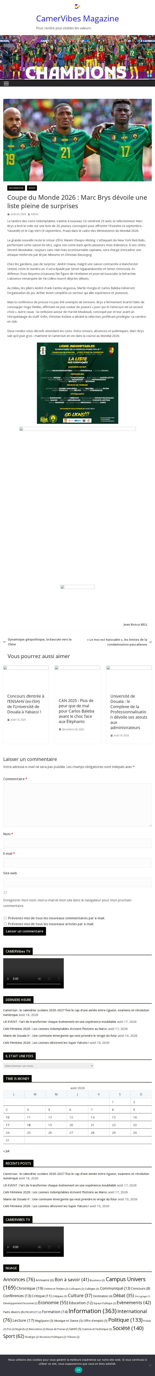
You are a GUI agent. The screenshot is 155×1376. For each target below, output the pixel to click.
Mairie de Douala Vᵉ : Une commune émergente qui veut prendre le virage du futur (60, 1035)
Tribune (73, 1337)
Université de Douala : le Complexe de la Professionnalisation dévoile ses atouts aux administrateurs (128, 711)
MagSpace (44, 1321)
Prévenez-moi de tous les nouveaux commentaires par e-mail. (56, 918)
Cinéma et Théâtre (56, 1288)
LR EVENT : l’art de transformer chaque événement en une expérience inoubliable (59, 1022)
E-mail (9, 853)
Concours (140, 1288)
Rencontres (37, 1329)
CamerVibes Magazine (77, 18)
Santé (75, 1329)
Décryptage (142, 1296)
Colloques (76, 1288)
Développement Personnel (20, 1303)
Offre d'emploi (95, 1321)
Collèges (92, 1288)
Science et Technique (97, 1329)
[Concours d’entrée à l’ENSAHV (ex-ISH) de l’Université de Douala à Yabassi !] (26, 668)
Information (16, 188)
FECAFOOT (33, 1312)
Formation (55, 1311)
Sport (32, 188)
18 (29, 1125)
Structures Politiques (52, 1337)
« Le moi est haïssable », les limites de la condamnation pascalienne (117, 641)
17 (7, 1125)
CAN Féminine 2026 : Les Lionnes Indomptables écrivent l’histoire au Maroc (55, 1029)
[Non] (150, 1365)
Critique (42, 1295)
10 (7, 1117)
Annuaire (45, 1280)
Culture (80, 1295)
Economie (53, 1302)
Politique (125, 1319)
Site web (10, 873)
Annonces (19, 1279)
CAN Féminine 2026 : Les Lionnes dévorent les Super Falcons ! (46, 1043)
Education (81, 1302)
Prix (11, 1329)
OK (79, 1370)
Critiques (59, 1296)
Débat (123, 1295)
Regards (21, 1329)
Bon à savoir (72, 1279)
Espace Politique (105, 1303)
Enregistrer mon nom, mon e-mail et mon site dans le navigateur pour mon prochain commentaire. (67, 903)
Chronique (29, 1288)
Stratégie (32, 1337)
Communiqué (115, 1288)
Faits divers (14, 1312)
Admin (34, 214)
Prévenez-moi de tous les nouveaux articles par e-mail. (51, 924)
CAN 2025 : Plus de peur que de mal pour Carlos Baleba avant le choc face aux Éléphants (76, 711)
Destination (102, 1296)
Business (97, 1280)
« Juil (6, 1151)
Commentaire (15, 779)
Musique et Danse (68, 1321)
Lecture (23, 1320)
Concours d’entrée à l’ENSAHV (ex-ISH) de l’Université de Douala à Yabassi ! (25, 704)
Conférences (17, 1295)
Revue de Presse (57, 1329)
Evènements (134, 1302)
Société (128, 1328)
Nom (8, 834)
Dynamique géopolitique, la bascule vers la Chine (39, 641)
